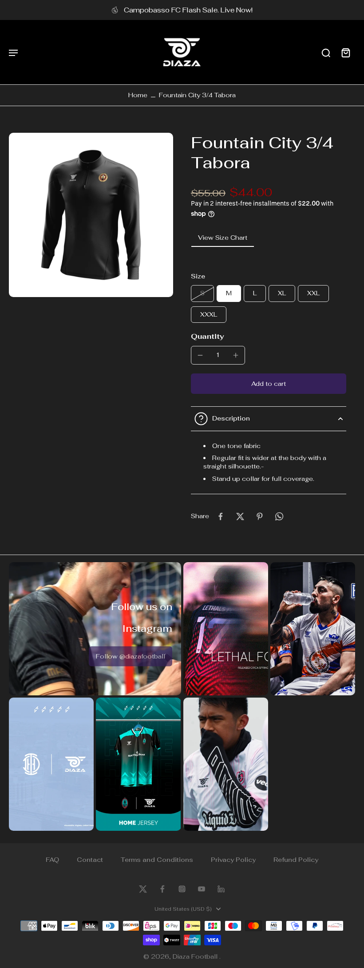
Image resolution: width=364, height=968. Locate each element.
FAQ (52, 860)
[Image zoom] (91, 215)
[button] (268, 383)
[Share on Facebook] (220, 516)
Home (137, 95)
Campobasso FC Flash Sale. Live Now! (188, 9)
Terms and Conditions (157, 860)
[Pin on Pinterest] (259, 516)
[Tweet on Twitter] (240, 516)
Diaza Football (196, 956)
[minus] (200, 355)
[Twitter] (143, 889)
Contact (90, 860)
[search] (326, 52)
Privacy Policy (233, 860)
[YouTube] (201, 889)
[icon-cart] (345, 52)
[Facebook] (162, 889)
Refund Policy (295, 860)
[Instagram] (182, 889)
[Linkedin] (221, 889)
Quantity (207, 336)
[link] (130, 656)
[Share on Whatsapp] (279, 516)
